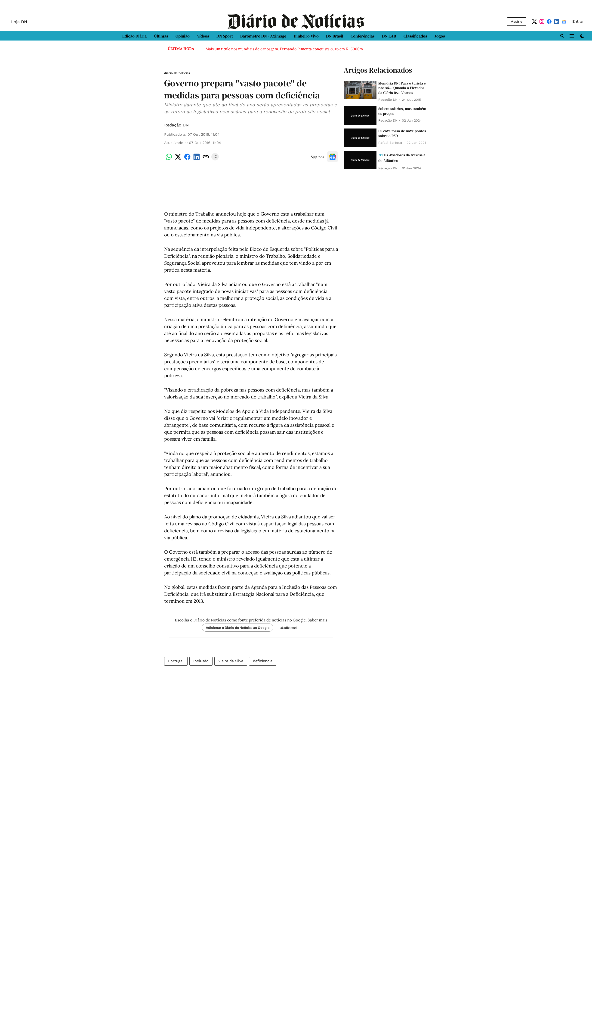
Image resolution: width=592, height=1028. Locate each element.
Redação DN (176, 124)
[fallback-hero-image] (360, 90)
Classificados (415, 36)
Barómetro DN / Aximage (263, 36)
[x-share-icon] (178, 159)
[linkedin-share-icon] (196, 159)
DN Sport (224, 36)
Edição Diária (134, 36)
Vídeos (203, 36)
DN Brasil (334, 36)
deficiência (262, 661)
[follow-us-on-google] (332, 156)
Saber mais (317, 620)
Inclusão (201, 661)
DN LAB (389, 36)
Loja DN (19, 21)
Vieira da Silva (230, 661)
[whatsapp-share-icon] (169, 159)
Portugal (176, 661)
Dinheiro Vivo (306, 36)
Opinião (183, 36)
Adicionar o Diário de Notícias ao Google (237, 628)
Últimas (161, 36)
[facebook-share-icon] (187, 159)
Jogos (440, 36)
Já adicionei (288, 627)
